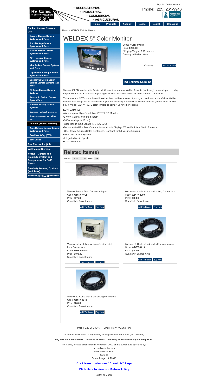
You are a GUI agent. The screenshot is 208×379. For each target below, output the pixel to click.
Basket (142, 23)
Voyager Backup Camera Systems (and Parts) (42, 37)
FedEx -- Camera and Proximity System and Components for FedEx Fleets (41, 158)
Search (157, 23)
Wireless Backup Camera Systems (42, 106)
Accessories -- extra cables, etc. (43, 118)
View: (90, 158)
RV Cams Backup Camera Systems (42, 91)
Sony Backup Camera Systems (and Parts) (40, 45)
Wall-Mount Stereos (39, 148)
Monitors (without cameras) (43, 123)
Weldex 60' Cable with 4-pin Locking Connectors (150, 191)
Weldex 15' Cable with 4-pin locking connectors (149, 244)
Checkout (172, 23)
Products (111, 23)
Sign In (160, 4)
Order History (173, 4)
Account (127, 23)
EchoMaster (35, 139)
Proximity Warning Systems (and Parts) (43, 169)
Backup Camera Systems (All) (41, 30)
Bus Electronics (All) (39, 144)
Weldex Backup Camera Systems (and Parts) (41, 52)
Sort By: (67, 158)
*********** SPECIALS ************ (43, 176)
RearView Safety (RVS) (41, 135)
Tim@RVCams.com (121, 327)
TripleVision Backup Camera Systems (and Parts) (44, 74)
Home (96, 23)
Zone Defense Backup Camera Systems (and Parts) (44, 129)
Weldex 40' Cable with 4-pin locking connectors (91, 296)
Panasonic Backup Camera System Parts (43, 99)
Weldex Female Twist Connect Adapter (87, 191)
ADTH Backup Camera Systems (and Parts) (41, 59)
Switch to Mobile (104, 374)
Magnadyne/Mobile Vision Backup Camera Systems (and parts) (44, 82)
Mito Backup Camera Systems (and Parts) (44, 67)
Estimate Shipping (140, 82)
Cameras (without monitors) (43, 111)
